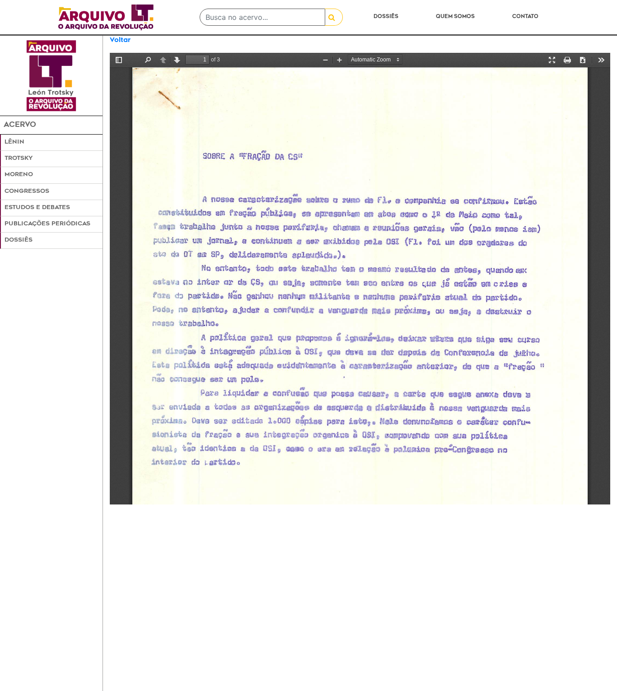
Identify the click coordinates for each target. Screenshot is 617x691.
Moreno (19, 174)
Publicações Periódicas (47, 224)
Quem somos (455, 16)
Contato (525, 16)
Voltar (120, 40)
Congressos (27, 191)
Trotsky (19, 158)
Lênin (14, 142)
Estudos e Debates (37, 207)
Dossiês (386, 16)
